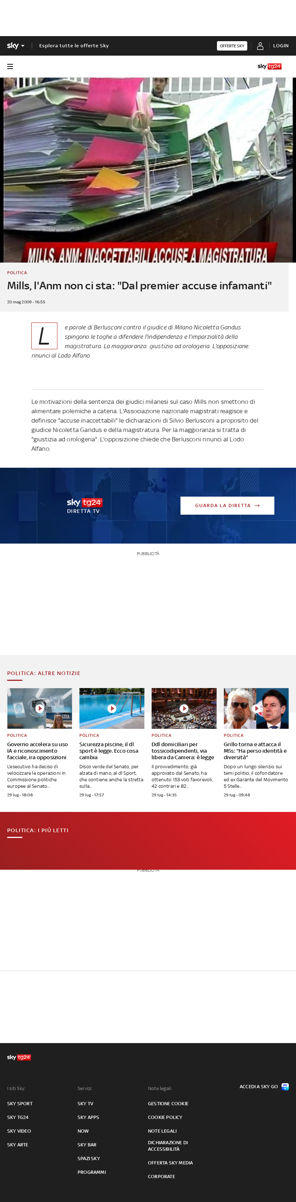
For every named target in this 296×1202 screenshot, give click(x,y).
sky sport (19, 1103)
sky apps (89, 1117)
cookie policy (165, 1117)
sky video (19, 1131)
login (281, 45)
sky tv (85, 1103)
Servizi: (85, 1088)
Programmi (92, 1172)
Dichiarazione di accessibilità (168, 1146)
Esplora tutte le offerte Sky (74, 45)
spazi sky (89, 1158)
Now (83, 1131)
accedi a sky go (259, 1086)
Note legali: (160, 1088)
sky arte (18, 1144)
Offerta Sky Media (170, 1163)
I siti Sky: (16, 1088)
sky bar (87, 1144)
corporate (161, 1176)
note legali (162, 1131)
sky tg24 (18, 1117)
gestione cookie (168, 1103)
